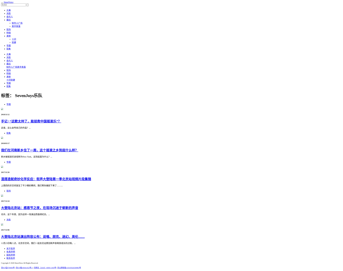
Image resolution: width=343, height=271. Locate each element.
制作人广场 (17, 23)
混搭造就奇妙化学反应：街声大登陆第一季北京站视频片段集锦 (46, 179)
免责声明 (10, 252)
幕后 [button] (8, 20)
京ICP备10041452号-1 (24, 268)
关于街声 (10, 248)
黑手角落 (16, 26)
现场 (8, 29)
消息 (8, 13)
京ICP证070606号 (8, 268)
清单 (8, 77)
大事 (8, 10)
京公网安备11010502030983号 (69, 268)
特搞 (8, 33)
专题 (8, 45)
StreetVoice (8, 2)
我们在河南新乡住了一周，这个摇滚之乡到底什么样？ (39, 150)
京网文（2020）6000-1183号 (45, 268)
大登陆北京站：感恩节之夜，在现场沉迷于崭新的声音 (39, 208)
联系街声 (10, 258)
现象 (8, 49)
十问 (14, 39)
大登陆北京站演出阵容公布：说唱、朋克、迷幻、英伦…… (43, 236)
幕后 (8, 64)
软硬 (14, 42)
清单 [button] (8, 36)
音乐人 (9, 17)
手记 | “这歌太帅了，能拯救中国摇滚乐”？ (31, 121)
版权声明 (10, 255)
